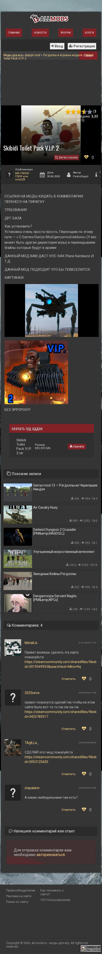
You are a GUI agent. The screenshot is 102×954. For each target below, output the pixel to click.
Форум (66, 32)
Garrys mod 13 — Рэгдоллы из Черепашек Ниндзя (65, 487)
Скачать (78, 446)
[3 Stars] (79, 111)
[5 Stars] (90, 111)
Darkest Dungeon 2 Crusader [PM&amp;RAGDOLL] (54, 531)
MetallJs (31, 643)
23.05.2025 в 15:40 (87, 788)
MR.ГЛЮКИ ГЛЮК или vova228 (22, 176)
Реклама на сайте (18, 896)
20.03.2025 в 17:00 (87, 693)
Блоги (89, 32)
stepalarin (32, 788)
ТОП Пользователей (55, 900)
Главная (14, 32)
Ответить (69, 679)
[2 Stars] (73, 111)
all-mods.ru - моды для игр (50, 943)
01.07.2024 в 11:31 (87, 643)
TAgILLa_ (32, 743)
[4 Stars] (84, 111)
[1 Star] (68, 111)
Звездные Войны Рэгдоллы (54, 574)
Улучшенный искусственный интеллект (64, 552)
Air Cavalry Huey (45, 507)
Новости (40, 32)
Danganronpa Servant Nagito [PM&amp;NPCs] (55, 598)
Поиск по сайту (17, 902)
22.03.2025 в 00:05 (87, 743)
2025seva (32, 693)
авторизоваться (51, 854)
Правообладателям (20, 890)
